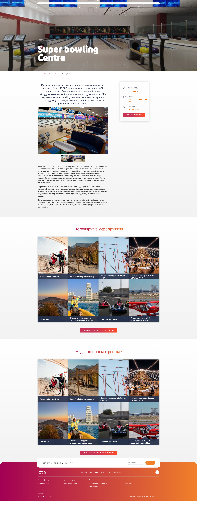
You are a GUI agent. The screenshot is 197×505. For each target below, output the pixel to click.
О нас (102, 472)
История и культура (43, 483)
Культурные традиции (69, 480)
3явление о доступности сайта (98, 483)
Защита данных (93, 486)
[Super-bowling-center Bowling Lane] (79, 158)
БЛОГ (108, 472)
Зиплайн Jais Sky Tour (49, 277)
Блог (90, 480)
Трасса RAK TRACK (109, 319)
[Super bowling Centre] (67, 158)
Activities (55, 74)
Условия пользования (131, 480)
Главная (41, 74)
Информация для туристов (71, 483)
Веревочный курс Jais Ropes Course (113, 276)
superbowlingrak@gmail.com (137, 100)
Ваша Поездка (94, 472)
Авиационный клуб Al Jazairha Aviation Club (140, 319)
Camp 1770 (44, 319)
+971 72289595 (133, 92)
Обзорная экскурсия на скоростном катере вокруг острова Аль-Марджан (81, 320)
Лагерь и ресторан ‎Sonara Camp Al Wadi (142, 276)
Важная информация (44, 480)
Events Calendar (117, 472)
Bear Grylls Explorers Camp (82, 277)
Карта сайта (128, 483)
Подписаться (150, 463)
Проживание (83, 472)
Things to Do (48, 74)
